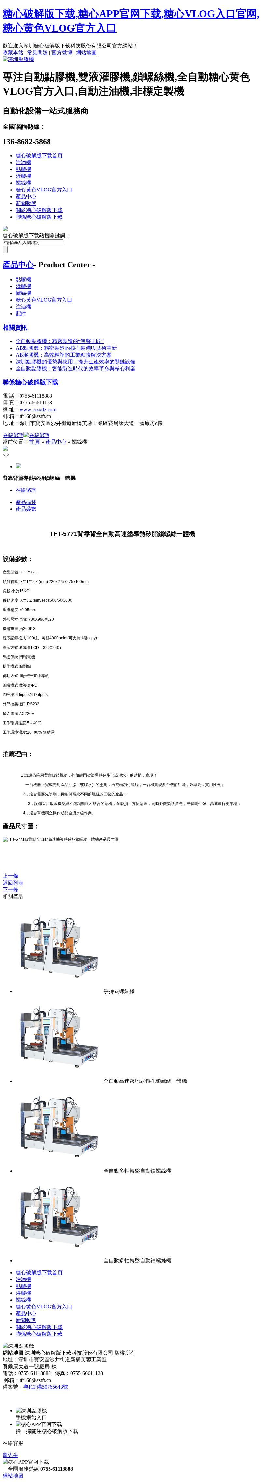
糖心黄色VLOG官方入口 (44, 189)
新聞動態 (26, 203)
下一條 (10, 889)
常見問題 (37, 52)
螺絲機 (23, 183)
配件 (21, 313)
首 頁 (34, 442)
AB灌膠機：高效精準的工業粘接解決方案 (64, 355)
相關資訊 (15, 327)
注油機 (23, 162)
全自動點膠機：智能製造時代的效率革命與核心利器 (75, 368)
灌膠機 (23, 176)
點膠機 (23, 169)
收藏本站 (13, 52)
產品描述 (26, 502)
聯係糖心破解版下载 (39, 217)
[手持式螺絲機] (60, 991)
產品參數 (26, 509)
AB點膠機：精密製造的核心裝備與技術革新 (66, 348)
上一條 (10, 876)
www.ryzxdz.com (38, 409)
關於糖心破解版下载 (39, 210)
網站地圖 (86, 52)
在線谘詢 (26, 490)
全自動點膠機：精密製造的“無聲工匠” (60, 341)
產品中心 (26, 196)
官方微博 (61, 52)
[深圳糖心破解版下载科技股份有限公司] (18, 59)
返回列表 (13, 882)
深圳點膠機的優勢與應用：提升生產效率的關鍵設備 (75, 361)
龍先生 (10, 1455)
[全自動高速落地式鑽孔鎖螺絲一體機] (60, 1081)
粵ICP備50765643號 (45, 1387)
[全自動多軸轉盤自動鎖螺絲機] (60, 1171)
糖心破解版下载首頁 (39, 155)
